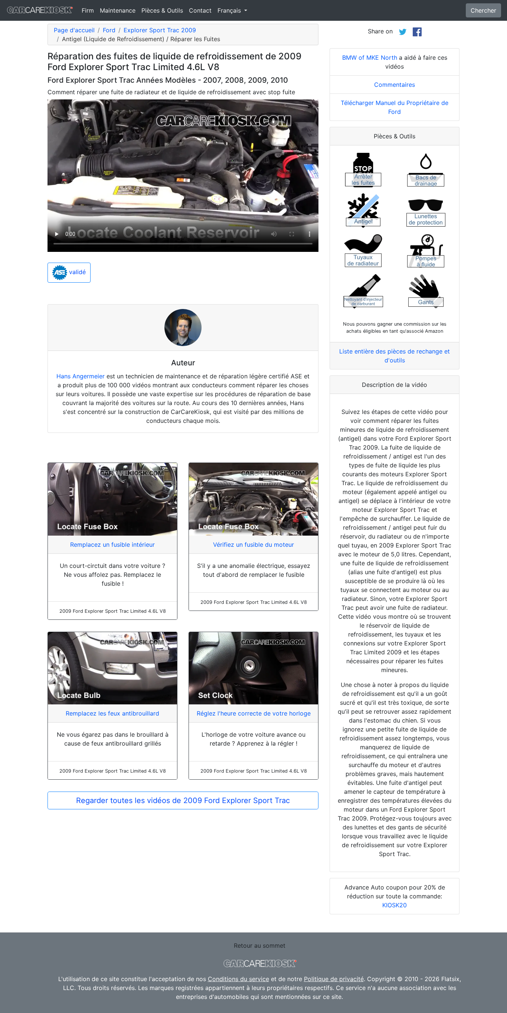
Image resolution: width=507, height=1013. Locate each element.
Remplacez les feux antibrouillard (112, 713)
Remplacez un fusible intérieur (112, 544)
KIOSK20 (394, 905)
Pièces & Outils (162, 10)
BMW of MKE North (369, 57)
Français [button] (230, 10)
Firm (88, 10)
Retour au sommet (259, 945)
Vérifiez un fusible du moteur (253, 544)
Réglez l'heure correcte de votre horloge (254, 713)
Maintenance (117, 10)
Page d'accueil (74, 30)
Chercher (483, 10)
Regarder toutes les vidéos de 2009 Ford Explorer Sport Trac (183, 800)
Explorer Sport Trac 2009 (160, 30)
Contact (200, 10)
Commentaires (394, 84)
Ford (109, 30)
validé (76, 272)
